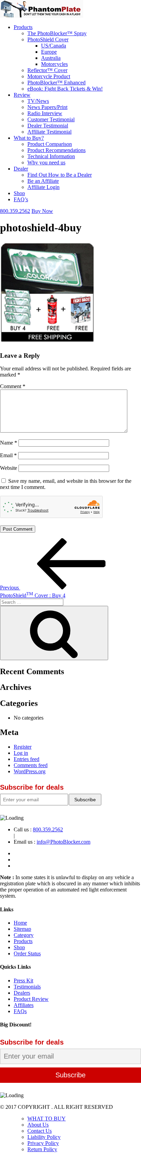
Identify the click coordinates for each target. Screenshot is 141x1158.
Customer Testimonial (51, 119)
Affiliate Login (43, 187)
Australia (51, 58)
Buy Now (42, 211)
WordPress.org (30, 771)
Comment (12, 386)
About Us (38, 1125)
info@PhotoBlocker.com (63, 842)
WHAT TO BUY (46, 1118)
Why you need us (46, 162)
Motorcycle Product (48, 76)
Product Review (31, 999)
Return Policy (42, 1149)
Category (24, 935)
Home (20, 923)
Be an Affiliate (43, 181)
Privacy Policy (43, 1143)
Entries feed (26, 759)
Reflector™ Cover (47, 70)
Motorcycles (54, 64)
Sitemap (22, 929)
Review (22, 95)
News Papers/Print (47, 107)
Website (8, 468)
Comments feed (31, 765)
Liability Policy (44, 1137)
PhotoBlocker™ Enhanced (56, 82)
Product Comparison (49, 144)
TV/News (38, 101)
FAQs (20, 1011)
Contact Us (39, 1131)
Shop (19, 193)
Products (23, 27)
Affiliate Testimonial (49, 132)
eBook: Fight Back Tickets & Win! (65, 89)
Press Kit (23, 980)
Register (22, 747)
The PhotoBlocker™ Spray (57, 33)
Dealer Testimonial (47, 125)
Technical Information (51, 156)
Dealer (21, 169)
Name (8, 443)
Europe (49, 52)
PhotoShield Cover (47, 39)
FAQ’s (21, 199)
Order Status (27, 953)
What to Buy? (29, 138)
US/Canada (53, 46)
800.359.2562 (15, 211)
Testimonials (27, 987)
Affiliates (24, 1005)
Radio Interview (44, 113)
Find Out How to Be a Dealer (59, 175)
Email (8, 455)
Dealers (22, 993)
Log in (21, 753)
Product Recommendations (56, 150)
